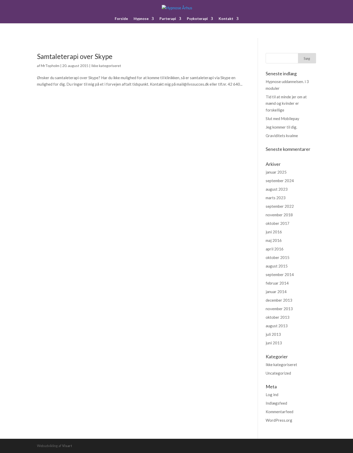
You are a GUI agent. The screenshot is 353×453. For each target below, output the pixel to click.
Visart (67, 446)
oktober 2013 (277, 317)
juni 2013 (274, 342)
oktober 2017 (277, 223)
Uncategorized (278, 373)
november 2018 (279, 214)
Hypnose (141, 19)
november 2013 (279, 308)
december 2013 (279, 300)
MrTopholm (50, 65)
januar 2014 (276, 291)
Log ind (272, 394)
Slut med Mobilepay (282, 118)
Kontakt (226, 19)
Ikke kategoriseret (106, 65)
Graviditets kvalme (282, 135)
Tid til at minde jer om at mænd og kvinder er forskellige (286, 103)
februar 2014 (277, 283)
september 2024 (280, 180)
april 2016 (274, 249)
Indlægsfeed (276, 403)
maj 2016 (274, 240)
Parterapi (167, 19)
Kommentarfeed (279, 411)
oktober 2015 (277, 257)
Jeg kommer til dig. (281, 127)
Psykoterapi (197, 19)
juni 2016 (274, 231)
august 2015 (277, 266)
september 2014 (280, 274)
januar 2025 (276, 172)
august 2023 (277, 189)
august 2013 (277, 325)
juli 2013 (273, 334)
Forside (121, 19)
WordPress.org (279, 420)
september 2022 (280, 206)
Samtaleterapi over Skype (74, 56)
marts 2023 (276, 197)
